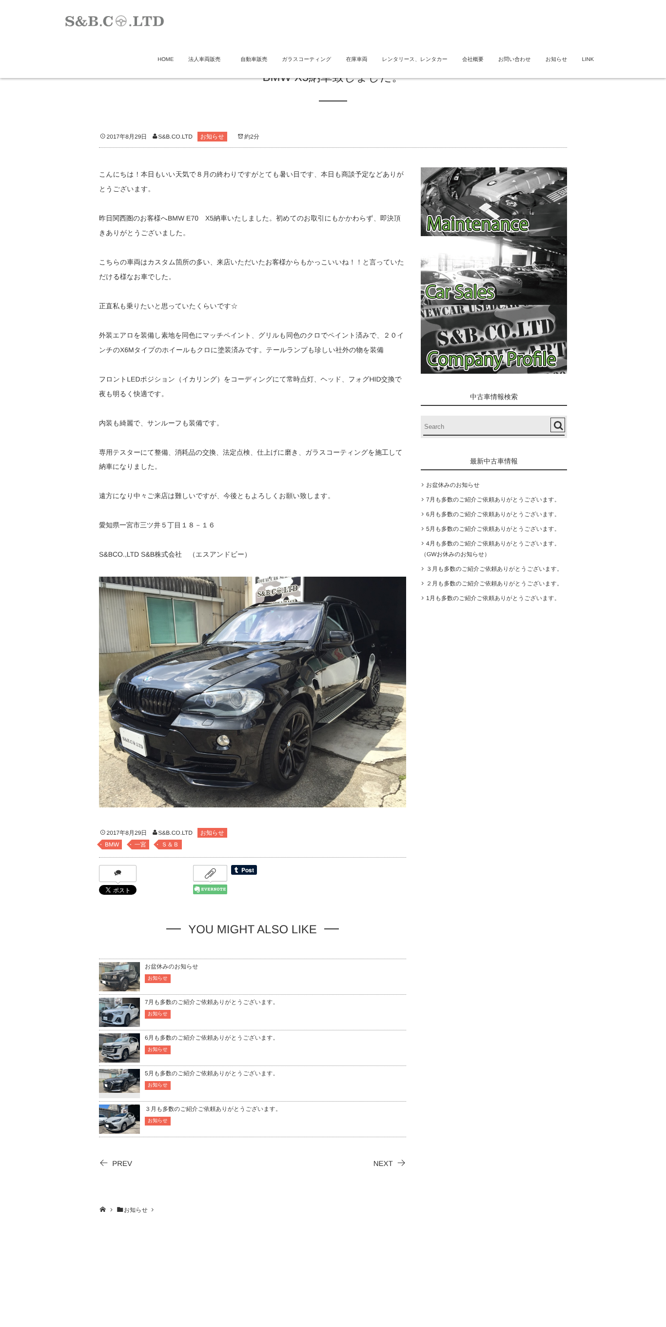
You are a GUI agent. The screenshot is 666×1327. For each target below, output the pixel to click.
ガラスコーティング (306, 59)
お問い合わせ (514, 59)
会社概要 (473, 59)
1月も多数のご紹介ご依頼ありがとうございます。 (493, 598)
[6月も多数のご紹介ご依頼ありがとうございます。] (119, 1058)
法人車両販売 (207, 59)
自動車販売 (253, 59)
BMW (112, 844)
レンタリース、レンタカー (414, 59)
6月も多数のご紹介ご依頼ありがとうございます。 (212, 1037)
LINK (588, 59)
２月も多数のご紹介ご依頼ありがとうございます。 (494, 583)
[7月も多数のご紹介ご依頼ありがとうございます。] (119, 1022)
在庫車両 (356, 59)
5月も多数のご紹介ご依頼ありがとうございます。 (212, 1073)
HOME (165, 59)
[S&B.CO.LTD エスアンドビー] (114, 20)
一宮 (140, 844)
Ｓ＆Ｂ (170, 844)
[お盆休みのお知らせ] (119, 987)
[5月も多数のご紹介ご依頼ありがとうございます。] (119, 1087)
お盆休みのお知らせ (171, 966)
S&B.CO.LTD (175, 136)
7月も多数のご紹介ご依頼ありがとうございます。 (212, 1002)
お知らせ (557, 59)
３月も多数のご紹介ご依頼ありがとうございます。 (213, 1109)
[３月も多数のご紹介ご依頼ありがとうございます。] (119, 1129)
